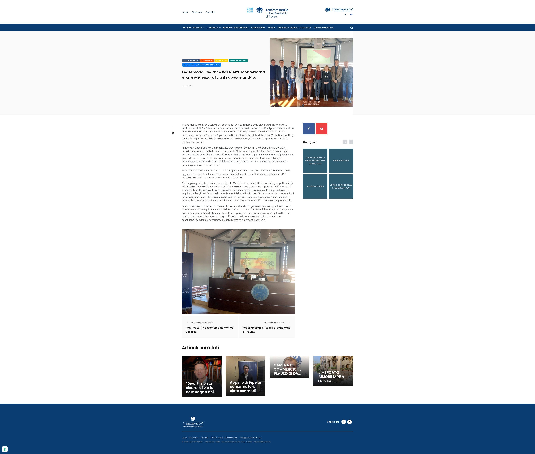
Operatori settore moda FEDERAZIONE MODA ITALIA (201, 65)
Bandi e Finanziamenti (235, 27)
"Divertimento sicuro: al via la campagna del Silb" (200, 390)
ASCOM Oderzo (207, 60)
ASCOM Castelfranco (191, 60)
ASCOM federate (192, 27)
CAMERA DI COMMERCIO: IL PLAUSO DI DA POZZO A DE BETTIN (287, 373)
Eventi (271, 27)
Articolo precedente (202, 322)
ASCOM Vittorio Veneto (238, 60)
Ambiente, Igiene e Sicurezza (294, 27)
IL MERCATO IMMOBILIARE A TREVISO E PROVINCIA (331, 379)
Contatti (210, 12)
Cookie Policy (231, 438)
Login (185, 12)
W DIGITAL (257, 438)
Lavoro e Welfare (324, 27)
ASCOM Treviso (221, 60)
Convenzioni (258, 27)
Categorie (213, 27)
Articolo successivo (274, 322)
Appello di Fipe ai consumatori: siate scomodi (245, 386)
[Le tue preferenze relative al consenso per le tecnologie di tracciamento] (5, 449)
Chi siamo (197, 12)
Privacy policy (217, 438)
